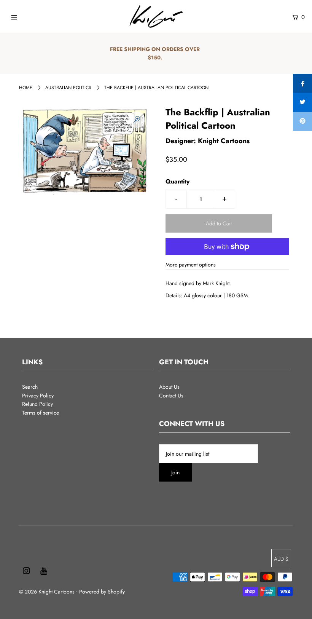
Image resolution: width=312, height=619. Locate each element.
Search (30, 387)
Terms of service (40, 412)
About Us (169, 387)
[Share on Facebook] (302, 83)
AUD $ (281, 559)
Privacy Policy (38, 395)
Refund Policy (37, 404)
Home (25, 87)
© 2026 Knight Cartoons (47, 591)
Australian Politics (68, 87)
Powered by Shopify (102, 591)
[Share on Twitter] (302, 102)
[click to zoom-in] (136, 119)
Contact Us (171, 395)
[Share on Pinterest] (302, 121)
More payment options (191, 264)
